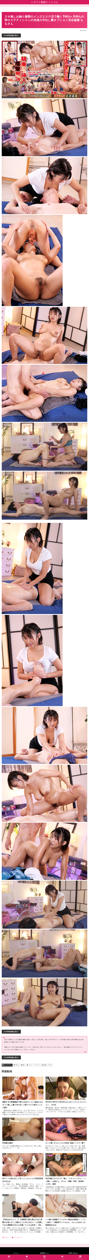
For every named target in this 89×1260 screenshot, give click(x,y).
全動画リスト (44, 1253)
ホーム (16, 1253)
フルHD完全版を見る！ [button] (11, 35)
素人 (24, 1065)
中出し (17, 1065)
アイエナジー (8, 1065)
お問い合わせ (73, 1253)
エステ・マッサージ (34, 1065)
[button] (82, 639)
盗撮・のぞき (48, 1065)
